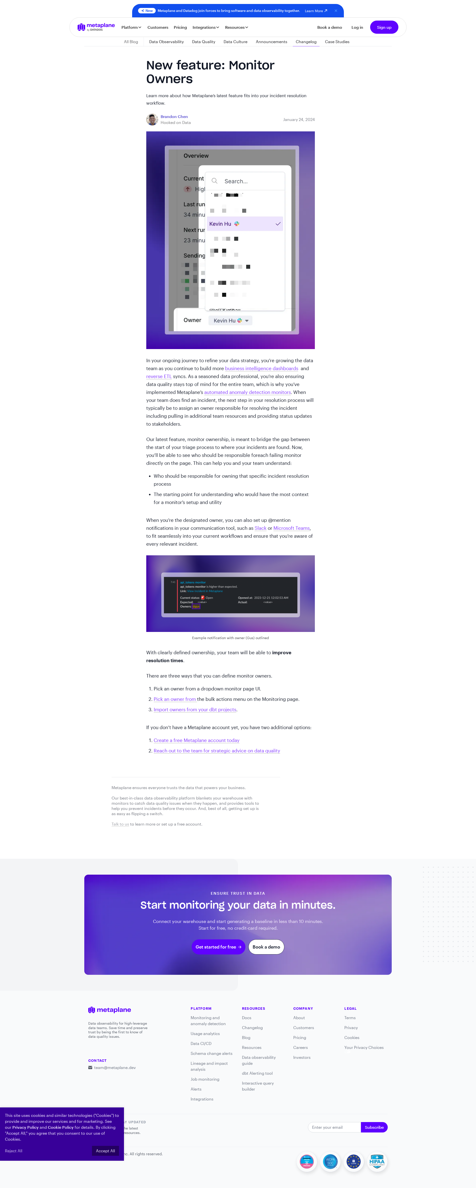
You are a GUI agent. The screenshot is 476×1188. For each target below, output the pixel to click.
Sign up (384, 27)
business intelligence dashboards (261, 368)
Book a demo (329, 27)
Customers (158, 27)
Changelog (252, 1027)
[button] (132, 27)
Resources (252, 1047)
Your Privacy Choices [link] (364, 1047)
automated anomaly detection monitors (247, 392)
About (299, 1017)
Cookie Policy (61, 1127)
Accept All (105, 1150)
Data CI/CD (201, 1043)
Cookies (351, 1037)
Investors (302, 1057)
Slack (261, 528)
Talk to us (120, 824)
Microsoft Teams (291, 528)
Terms (350, 1017)
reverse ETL (159, 376)
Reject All (13, 1150)
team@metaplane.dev (115, 1067)
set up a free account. (182, 824)
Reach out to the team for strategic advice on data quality (217, 750)
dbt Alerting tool (257, 1073)
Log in (357, 27)
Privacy (351, 1027)
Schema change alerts (212, 1053)
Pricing (180, 27)
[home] (96, 27)
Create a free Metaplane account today (196, 740)
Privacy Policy (25, 1127)
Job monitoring (205, 1079)
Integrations (202, 1099)
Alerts (196, 1089)
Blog (246, 1037)
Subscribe (374, 1127)
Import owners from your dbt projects (195, 709)
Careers (300, 1047)
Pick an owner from (175, 699)
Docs (246, 1017)
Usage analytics (205, 1033)
